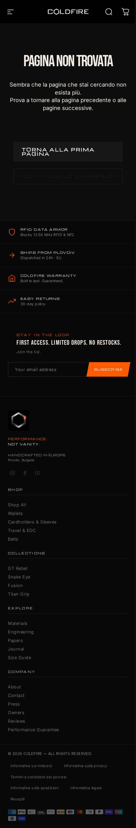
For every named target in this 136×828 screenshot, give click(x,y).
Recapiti (18, 799)
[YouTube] (37, 472)
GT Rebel (17, 568)
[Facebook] (24, 472)
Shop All (17, 504)
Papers (15, 640)
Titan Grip (18, 594)
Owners (16, 712)
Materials (18, 623)
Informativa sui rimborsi (31, 765)
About (14, 686)
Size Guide (19, 657)
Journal (16, 649)
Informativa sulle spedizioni (34, 788)
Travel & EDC (22, 530)
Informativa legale (86, 788)
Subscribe (108, 369)
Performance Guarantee (33, 729)
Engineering (21, 631)
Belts (13, 539)
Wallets (15, 513)
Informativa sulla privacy (85, 765)
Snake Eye (19, 576)
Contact (16, 695)
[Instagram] (12, 472)
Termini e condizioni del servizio (39, 777)
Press (14, 704)
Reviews (16, 721)
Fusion (15, 585)
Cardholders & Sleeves (32, 521)
